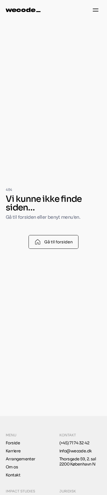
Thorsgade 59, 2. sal (77, 459)
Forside (13, 442)
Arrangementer (20, 459)
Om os (12, 467)
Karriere (13, 450)
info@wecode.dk (75, 450)
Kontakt (13, 475)
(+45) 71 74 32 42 (74, 442)
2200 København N (77, 464)
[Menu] (95, 10)
